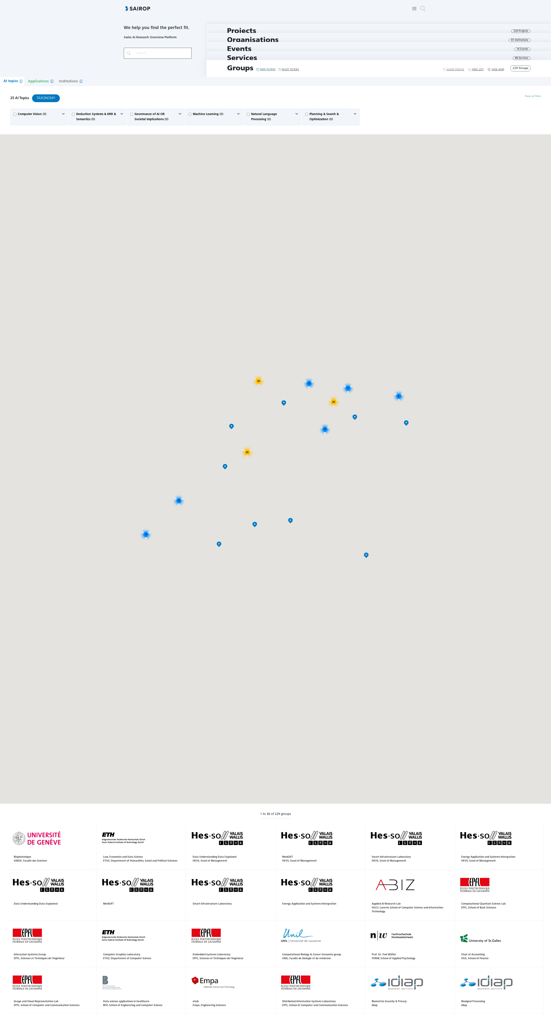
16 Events (522, 49)
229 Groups (520, 68)
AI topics (10, 81)
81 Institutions (519, 40)
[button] (423, 8)
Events (239, 49)
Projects (241, 31)
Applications (38, 81)
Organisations (253, 40)
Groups (240, 68)
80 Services (521, 58)
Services (242, 58)
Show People (455, 69)
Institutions (68, 81)
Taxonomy (46, 98)
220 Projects (521, 31)
